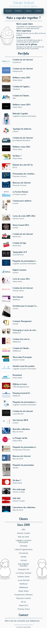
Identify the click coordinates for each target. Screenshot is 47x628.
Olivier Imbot (23, 591)
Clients (28, 11)
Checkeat (23, 546)
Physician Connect (23, 598)
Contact (38, 11)
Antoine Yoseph (23, 533)
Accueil (8, 11)
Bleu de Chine (23, 537)
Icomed (23, 560)
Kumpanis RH (23, 569)
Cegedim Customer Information (23, 541)
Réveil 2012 (23, 605)
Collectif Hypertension (23, 549)
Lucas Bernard (23, 580)
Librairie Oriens (23, 576)
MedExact (24, 584)
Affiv (23, 529)
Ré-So (23, 602)
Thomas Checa (23, 609)
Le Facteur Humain (23, 573)
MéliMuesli (23, 587)
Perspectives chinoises (23, 594)
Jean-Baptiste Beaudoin (23, 565)
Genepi (23, 556)
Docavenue (23, 553)
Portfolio (18, 11)
